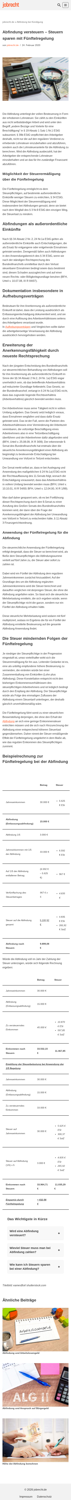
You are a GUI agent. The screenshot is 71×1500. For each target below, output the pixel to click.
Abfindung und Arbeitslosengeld (20, 1353)
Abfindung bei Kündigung (30, 22)
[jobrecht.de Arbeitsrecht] (10, 5)
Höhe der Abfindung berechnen (20, 1464)
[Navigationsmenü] (65, 5)
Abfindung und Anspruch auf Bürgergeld (25, 1408)
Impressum (25, 1496)
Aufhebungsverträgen (18, 326)
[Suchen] (59, 5)
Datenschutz (44, 1496)
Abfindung (8, 721)
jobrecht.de (8, 22)
